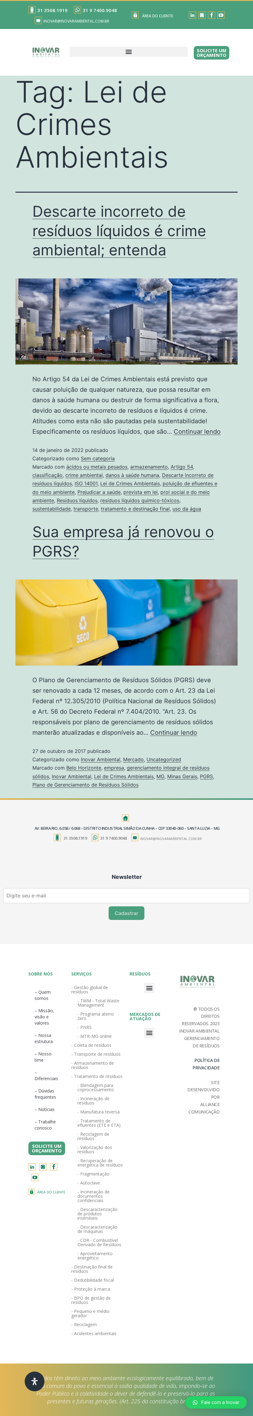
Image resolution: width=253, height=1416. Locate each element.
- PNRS (84, 1027)
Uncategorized (164, 759)
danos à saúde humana (132, 475)
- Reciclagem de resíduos (93, 1136)
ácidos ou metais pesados (96, 467)
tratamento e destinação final (135, 509)
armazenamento (149, 467)
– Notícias (45, 1109)
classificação (47, 475)
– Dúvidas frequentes (45, 1094)
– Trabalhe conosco (45, 1125)
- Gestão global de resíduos (89, 989)
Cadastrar (126, 913)
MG (160, 776)
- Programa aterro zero (95, 1016)
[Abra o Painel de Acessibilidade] (34, 1381)
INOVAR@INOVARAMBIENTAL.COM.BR (76, 21)
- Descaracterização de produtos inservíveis (97, 1213)
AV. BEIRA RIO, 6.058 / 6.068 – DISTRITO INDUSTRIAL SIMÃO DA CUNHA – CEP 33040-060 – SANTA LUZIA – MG (127, 828)
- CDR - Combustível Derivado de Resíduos (99, 1242)
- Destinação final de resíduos (92, 1269)
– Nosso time (43, 1057)
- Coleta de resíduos (91, 1045)
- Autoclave (88, 1183)
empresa (114, 768)
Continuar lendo (197, 431)
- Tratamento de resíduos (96, 1076)
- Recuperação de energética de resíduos (100, 1163)
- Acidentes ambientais (94, 1333)
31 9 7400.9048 (100, 10)
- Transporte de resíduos (96, 1054)
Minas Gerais (182, 776)
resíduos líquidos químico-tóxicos (139, 500)
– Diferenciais (46, 1075)
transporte (85, 509)
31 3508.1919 (52, 10)
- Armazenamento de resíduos (92, 1065)
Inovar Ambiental (100, 759)
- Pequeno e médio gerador (90, 1313)
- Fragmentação (93, 1174)
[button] (129, 52)
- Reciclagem (84, 1324)
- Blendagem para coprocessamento (95, 1087)
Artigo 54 (182, 467)
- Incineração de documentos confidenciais (93, 1196)
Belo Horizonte (83, 768)
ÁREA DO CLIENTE (157, 16)
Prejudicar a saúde (99, 492)
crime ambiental (84, 475)
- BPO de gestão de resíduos (91, 1300)
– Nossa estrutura (44, 1038)
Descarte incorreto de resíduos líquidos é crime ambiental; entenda (119, 230)
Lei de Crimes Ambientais (130, 483)
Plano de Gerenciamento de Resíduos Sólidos (85, 785)
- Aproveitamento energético (95, 1256)
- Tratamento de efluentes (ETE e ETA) (99, 1123)
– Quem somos (43, 995)
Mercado (133, 759)
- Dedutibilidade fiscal (92, 1280)
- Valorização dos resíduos (94, 1149)
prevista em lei (140, 492)
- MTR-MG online (94, 1036)
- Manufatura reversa (98, 1112)
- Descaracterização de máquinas (97, 1229)
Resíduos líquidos (77, 500)
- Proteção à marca (90, 1289)
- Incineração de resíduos (93, 1101)
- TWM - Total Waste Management (98, 1003)
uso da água (186, 509)
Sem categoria (98, 458)
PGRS (206, 776)
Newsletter (127, 877)
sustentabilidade (51, 509)
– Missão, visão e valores (44, 1017)
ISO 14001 (86, 483)
